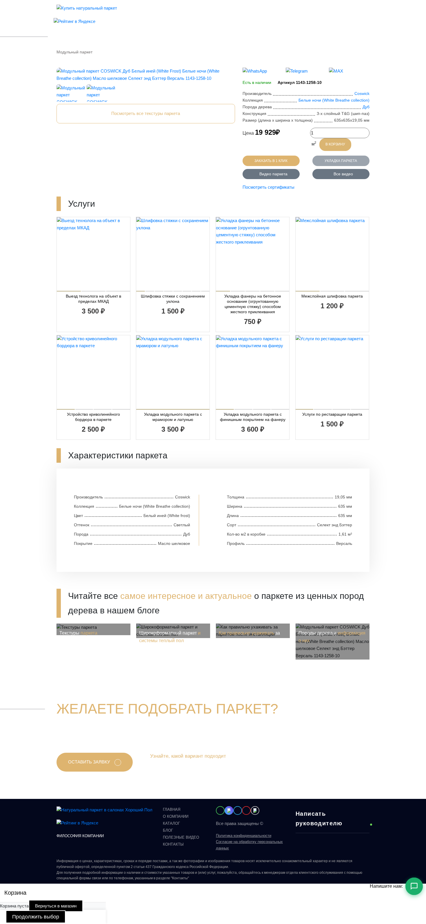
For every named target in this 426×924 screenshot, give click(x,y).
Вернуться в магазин (56, 905)
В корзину (335, 144)
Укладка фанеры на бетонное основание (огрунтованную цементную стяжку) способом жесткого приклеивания (252, 304)
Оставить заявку (89, 761)
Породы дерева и (331, 637)
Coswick (361, 93)
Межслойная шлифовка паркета (332, 296)
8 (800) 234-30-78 (280, 8)
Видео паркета (273, 174)
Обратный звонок (287, 14)
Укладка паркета (341, 161)
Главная (171, 809)
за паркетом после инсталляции (250, 637)
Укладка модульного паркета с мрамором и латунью (173, 417)
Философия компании (80, 836)
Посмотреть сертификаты (268, 187)
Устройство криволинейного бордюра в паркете (93, 417)
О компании (170, 11)
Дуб (366, 107)
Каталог (148, 11)
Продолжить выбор (35, 917)
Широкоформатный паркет (170, 637)
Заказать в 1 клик (270, 161)
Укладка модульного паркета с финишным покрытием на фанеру (252, 417)
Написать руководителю (319, 818)
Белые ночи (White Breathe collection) (333, 100)
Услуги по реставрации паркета (332, 414)
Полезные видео (181, 837)
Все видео (343, 174)
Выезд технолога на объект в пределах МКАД (93, 299)
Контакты (205, 11)
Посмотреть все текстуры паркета (145, 113)
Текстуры (78, 633)
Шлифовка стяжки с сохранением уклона (173, 299)
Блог (189, 11)
